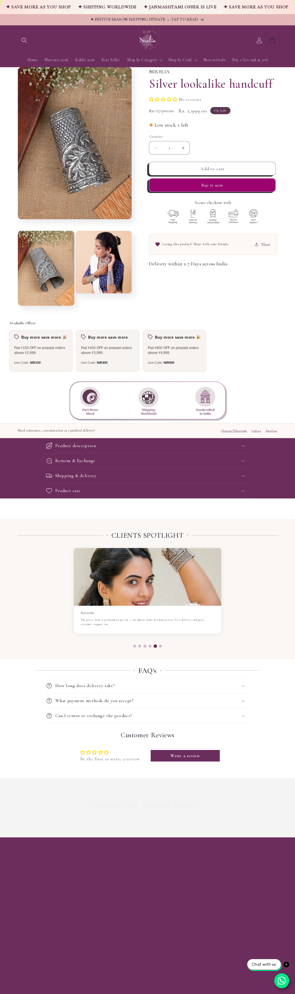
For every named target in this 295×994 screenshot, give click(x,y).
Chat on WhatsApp (234, 430)
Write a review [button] (185, 756)
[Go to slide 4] (150, 646)
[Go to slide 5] (155, 646)
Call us (256, 430)
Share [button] (266, 244)
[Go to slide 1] (134, 646)
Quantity (156, 136)
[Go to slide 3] (144, 646)
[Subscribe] (192, 825)
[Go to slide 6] (160, 646)
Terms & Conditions (36, 929)
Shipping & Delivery (35, 909)
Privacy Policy (30, 898)
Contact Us (28, 888)
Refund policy (83, 982)
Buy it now (212, 185)
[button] (24, 40)
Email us (271, 430)
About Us (26, 878)
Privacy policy (108, 982)
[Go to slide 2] (139, 646)
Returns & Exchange (36, 919)
